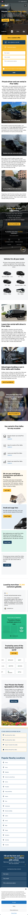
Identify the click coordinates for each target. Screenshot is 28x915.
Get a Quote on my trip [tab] (13, 42)
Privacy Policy (14, 913)
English (2, 1)
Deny (14, 906)
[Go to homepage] (5, 5)
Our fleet (9, 244)
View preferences (14, 910)
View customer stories (14, 235)
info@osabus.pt (23, 1)
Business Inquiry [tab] (11, 47)
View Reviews (15, 635)
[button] (26, 889)
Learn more (19, 244)
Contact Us (10, 438)
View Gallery (20, 318)
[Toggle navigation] (25, 5)
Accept (14, 902)
